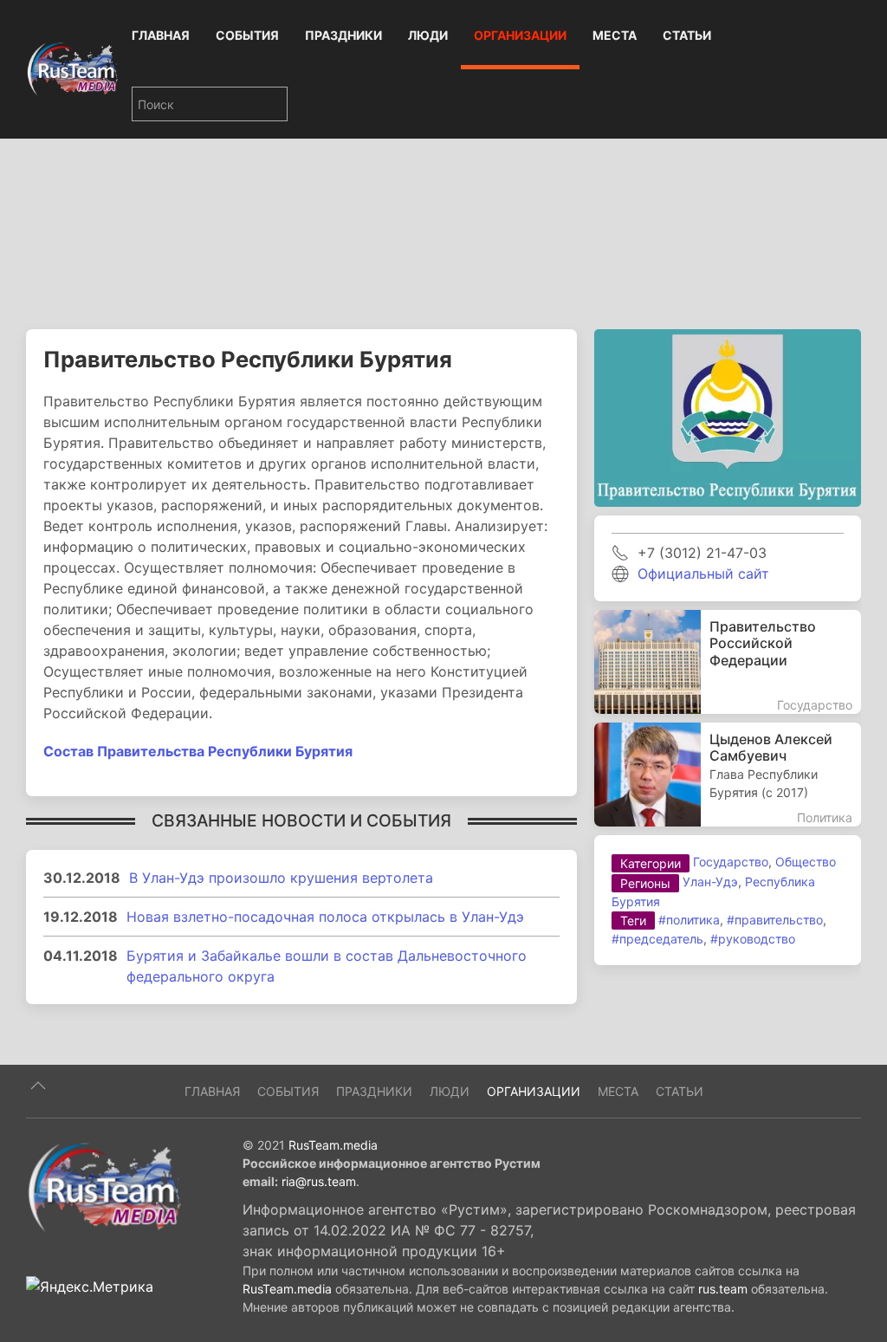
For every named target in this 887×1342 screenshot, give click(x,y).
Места (614, 35)
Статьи (687, 35)
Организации (520, 35)
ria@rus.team (319, 1181)
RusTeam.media (333, 1145)
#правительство (775, 919)
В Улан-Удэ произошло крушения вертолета (281, 877)
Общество (805, 861)
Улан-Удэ (710, 881)
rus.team (723, 1288)
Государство (730, 861)
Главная (161, 35)
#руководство (752, 938)
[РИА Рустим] (104, 1186)
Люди (428, 35)
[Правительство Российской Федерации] (727, 662)
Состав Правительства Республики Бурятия (198, 751)
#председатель (657, 938)
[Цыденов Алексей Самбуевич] (727, 775)
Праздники (343, 35)
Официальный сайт (703, 573)
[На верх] (38, 1085)
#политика (689, 919)
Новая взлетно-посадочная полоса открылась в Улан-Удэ (325, 916)
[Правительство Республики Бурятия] (727, 416)
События (247, 35)
